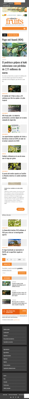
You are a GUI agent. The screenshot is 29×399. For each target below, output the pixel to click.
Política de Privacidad (13, 394)
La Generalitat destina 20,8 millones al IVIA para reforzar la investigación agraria (14, 232)
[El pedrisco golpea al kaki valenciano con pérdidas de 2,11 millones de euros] (14, 55)
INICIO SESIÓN (5, 6)
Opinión (5, 362)
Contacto (5, 3)
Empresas (4, 154)
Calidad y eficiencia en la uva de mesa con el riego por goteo (13, 157)
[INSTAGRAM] (13, 397)
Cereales (5, 382)
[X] (18, 397)
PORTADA (3, 57)
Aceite (5, 375)
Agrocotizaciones (7, 355)
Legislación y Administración (9, 368)
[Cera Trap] (14, 11)
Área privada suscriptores (9, 339)
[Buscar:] (14, 1)
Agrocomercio (5, 113)
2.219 (19, 259)
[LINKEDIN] (11, 397)
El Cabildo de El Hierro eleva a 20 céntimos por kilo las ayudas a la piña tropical (13, 98)
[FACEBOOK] (16, 397)
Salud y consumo (7, 388)
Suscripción (17, 3)
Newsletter (11, 3)
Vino (4, 379)
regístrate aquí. (17, 320)
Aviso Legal (5, 394)
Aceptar (20, 209)
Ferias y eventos (7, 365)
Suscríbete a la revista (8, 342)
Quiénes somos (7, 329)
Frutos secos (6, 385)
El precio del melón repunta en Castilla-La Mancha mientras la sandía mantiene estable (14, 175)
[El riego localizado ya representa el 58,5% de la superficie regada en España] (14, 245)
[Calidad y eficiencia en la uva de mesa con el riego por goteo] (14, 151)
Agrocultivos (5, 93)
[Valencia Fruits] (14, 22)
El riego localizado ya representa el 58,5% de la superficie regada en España (13, 251)
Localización (6, 332)
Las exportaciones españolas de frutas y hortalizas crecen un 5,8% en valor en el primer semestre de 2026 (14, 138)
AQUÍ (20, 197)
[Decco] (14, 15)
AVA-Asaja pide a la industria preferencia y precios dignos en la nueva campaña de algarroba (14, 117)
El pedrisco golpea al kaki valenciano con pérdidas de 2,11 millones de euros (14, 67)
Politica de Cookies (22, 394)
